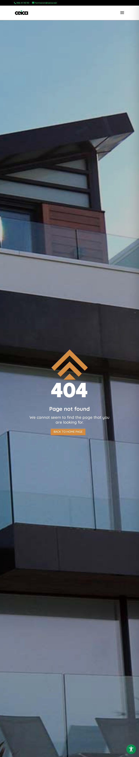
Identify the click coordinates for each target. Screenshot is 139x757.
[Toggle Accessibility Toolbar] (131, 749)
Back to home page (68, 431)
